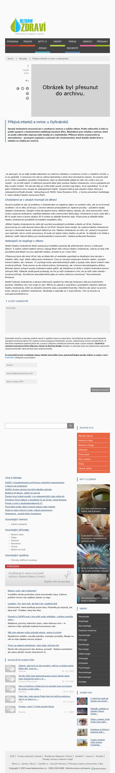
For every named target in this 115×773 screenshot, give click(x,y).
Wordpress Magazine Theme (58, 756)
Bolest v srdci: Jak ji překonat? (22, 590)
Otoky (14, 537)
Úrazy (81, 464)
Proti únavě (83, 454)
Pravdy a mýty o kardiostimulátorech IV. (24, 503)
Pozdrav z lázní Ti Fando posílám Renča (36, 706)
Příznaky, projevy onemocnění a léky (85, 763)
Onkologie (83, 658)
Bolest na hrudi (18, 549)
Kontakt (99, 756)
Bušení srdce (17, 534)
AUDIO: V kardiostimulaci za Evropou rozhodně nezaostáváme (34, 482)
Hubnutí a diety (85, 440)
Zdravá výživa (85, 468)
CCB (12, 756)
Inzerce (89, 756)
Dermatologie (84, 626)
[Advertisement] (57, 160)
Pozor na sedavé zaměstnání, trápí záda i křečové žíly (33, 645)
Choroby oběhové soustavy (24, 560)
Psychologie (84, 667)
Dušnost (15, 540)
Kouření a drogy (86, 445)
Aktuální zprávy (85, 436)
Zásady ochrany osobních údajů (57, 759)
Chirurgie (82, 640)
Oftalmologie (84, 654)
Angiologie (83, 621)
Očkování (82, 450)
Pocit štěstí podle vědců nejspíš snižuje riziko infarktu (30, 506)
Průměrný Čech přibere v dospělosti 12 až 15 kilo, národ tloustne (35, 500)
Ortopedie (83, 663)
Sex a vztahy (84, 459)
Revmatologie (84, 672)
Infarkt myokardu (19, 524)
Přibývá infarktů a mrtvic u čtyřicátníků (50, 58)
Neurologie (83, 649)
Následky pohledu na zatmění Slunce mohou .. (99, 711)
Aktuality (23, 58)
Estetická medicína (87, 630)
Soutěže (79, 756)
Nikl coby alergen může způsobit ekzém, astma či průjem (35, 632)
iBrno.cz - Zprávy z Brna (23, 763)
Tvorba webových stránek (29, 756)
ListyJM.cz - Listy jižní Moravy (52, 763)
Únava (14, 546)
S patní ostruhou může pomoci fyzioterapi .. (97, 742)
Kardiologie (83, 644)
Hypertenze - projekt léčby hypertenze (23, 513)
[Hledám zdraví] (32, 25)
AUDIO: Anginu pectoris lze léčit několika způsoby (28, 489)
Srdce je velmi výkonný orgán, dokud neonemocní (28, 510)
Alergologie (83, 616)
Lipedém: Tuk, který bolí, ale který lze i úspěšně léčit (32, 603)
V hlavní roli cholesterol (16, 486)
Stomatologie (84, 677)
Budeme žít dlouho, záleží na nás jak (22, 493)
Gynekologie (84, 635)
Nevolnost (16, 543)
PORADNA (9, 358)
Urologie (82, 681)
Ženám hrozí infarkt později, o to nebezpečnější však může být (34, 496)
